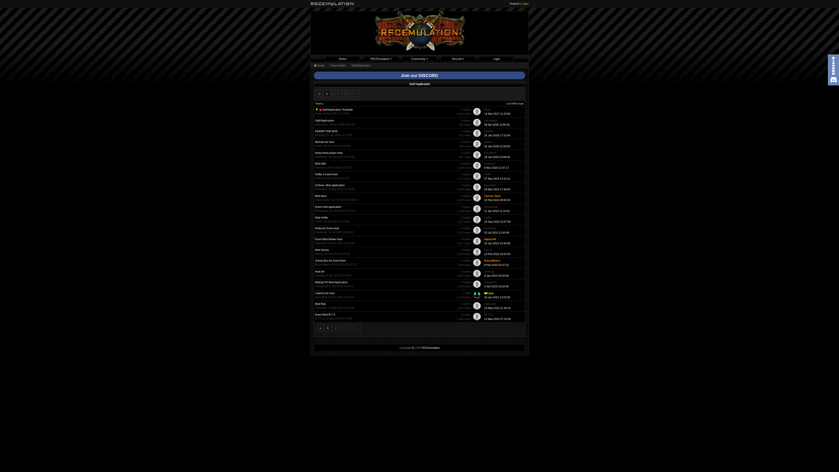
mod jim (319, 271)
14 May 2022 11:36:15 (497, 308)
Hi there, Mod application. (330, 185)
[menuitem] (342, 59)
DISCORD (428, 75)
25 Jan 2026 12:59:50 (497, 146)
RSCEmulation (380, 59)
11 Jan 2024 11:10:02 (497, 211)
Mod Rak (320, 303)
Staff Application (324, 120)
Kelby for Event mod (327, 228)
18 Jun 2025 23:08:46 (497, 157)
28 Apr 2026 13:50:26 (497, 124)
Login (525, 3)
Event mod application (328, 206)
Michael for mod (324, 142)
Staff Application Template (337, 109)
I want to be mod (325, 293)
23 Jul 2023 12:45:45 (496, 232)
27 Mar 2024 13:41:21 (497, 178)
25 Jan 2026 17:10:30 (497, 135)
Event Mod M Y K (325, 314)
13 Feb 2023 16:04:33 (497, 254)
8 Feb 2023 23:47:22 (496, 265)
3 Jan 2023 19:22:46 (496, 286)
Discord (457, 59)
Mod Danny (322, 250)
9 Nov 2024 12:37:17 (496, 167)
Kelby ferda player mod (329, 152)
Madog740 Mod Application (331, 282)
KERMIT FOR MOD (326, 131)
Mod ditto (320, 163)
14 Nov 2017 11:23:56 (497, 113)
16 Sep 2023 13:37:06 (497, 221)
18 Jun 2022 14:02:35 (497, 297)
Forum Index (338, 65)
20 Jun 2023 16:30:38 (497, 243)
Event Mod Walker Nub (328, 239)
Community (418, 59)
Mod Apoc (321, 196)
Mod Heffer (321, 217)
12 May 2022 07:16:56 (497, 319)
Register (515, 3)
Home (342, 59)
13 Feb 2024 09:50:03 (497, 200)
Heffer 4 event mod (326, 174)
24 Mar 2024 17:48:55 (497, 189)
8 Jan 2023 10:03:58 (496, 275)
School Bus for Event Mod (330, 260)
